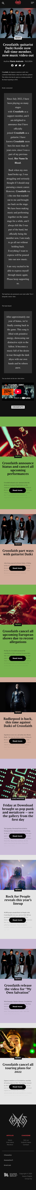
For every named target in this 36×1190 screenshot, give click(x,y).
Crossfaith (18, 407)
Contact (26, 1144)
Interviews (10, 1142)
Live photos (18, 799)
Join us (26, 1140)
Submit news (26, 1142)
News (18, 38)
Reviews (10, 1144)
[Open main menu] (32, 3)
